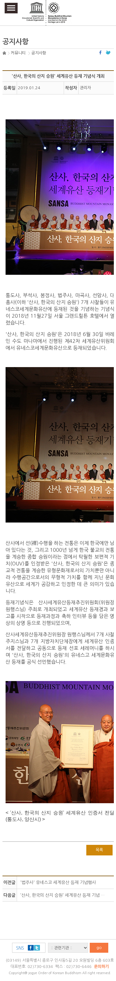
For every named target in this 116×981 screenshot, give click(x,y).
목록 (99, 850)
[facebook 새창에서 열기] (101, 52)
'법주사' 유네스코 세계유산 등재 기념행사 (58, 882)
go (99, 948)
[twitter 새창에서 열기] (108, 52)
